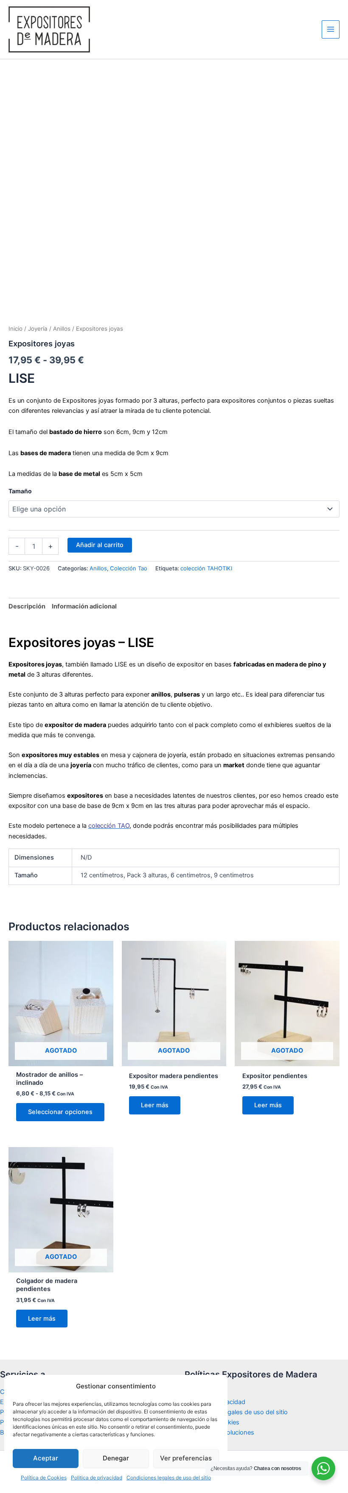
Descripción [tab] (26, 606)
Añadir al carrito (99, 545)
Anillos (61, 328)
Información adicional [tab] (84, 606)
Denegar (116, 1458)
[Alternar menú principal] (331, 29)
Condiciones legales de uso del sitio (168, 1477)
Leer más (154, 1105)
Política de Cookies (44, 1477)
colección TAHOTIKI (206, 568)
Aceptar (45, 1458)
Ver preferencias (186, 1458)
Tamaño (20, 491)
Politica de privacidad (96, 1477)
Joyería (38, 328)
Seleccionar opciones (60, 1112)
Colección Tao (128, 568)
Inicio (15, 328)
